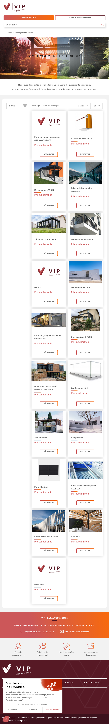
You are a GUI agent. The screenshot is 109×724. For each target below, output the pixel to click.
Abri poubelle (40, 437)
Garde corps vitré (79, 388)
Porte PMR (39, 584)
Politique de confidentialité (65, 718)
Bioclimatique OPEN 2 (81, 337)
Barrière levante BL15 (81, 139)
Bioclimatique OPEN (44, 190)
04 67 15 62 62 (47, 632)
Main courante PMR (80, 287)
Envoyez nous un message (77, 632)
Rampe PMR (77, 437)
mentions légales (44, 718)
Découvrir (49, 154)
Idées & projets (93, 683)
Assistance (67, 683)
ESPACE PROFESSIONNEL (80, 18)
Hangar (37, 287)
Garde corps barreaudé (82, 239)
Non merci (12, 710)
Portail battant (41, 487)
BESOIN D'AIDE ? (29, 18)
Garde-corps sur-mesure (46, 537)
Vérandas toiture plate (45, 239)
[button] (6, 719)
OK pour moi (52, 710)
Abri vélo (75, 537)
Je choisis (32, 710)
